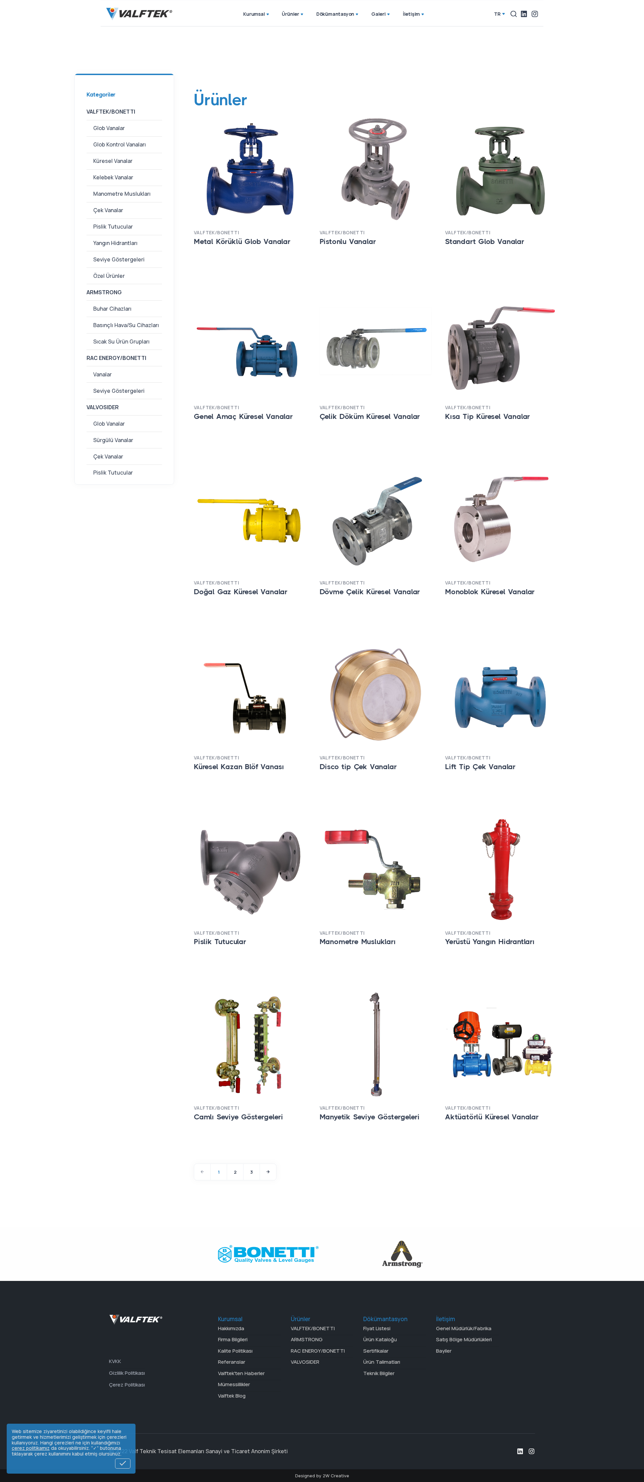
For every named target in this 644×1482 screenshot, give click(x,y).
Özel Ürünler (109, 276)
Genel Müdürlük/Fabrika (463, 1328)
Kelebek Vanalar (113, 177)
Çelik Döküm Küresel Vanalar (370, 416)
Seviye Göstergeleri (119, 259)
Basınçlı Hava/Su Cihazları (126, 325)
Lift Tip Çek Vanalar (480, 766)
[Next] (268, 1172)
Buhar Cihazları (112, 308)
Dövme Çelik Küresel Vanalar (370, 592)
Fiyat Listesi (376, 1328)
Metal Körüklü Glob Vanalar (242, 241)
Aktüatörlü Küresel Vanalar (492, 1117)
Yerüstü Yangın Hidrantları (490, 941)
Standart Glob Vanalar (484, 241)
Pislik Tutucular (113, 226)
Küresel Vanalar (112, 161)
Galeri (378, 14)
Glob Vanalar (109, 128)
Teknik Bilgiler (378, 1373)
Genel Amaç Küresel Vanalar (243, 416)
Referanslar (231, 1361)
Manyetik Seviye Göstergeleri (370, 1117)
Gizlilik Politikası (127, 1372)
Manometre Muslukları (122, 193)
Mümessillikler (234, 1384)
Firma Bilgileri (233, 1339)
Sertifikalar (375, 1350)
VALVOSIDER (103, 407)
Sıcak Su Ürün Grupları (121, 341)
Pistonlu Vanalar (348, 241)
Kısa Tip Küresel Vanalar (487, 416)
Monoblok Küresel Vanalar (490, 592)
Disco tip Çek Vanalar (358, 766)
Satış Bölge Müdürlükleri (464, 1339)
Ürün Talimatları (381, 1361)
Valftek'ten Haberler (241, 1373)
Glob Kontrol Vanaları (119, 144)
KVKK (115, 1361)
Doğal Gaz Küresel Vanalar (240, 592)
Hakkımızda (231, 1328)
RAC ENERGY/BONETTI (116, 358)
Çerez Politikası (127, 1384)
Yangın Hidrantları (115, 243)
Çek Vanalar (108, 210)
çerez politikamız (31, 1448)
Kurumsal (254, 14)
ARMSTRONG (104, 292)
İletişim (411, 14)
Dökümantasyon (335, 14)
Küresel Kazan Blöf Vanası (239, 766)
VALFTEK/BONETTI (111, 111)
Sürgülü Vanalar (113, 439)
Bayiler (443, 1350)
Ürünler (290, 14)
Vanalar (102, 374)
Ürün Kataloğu (380, 1339)
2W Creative (336, 1476)
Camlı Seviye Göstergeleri (238, 1117)
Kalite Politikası (235, 1350)
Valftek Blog (232, 1395)
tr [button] (497, 13)
